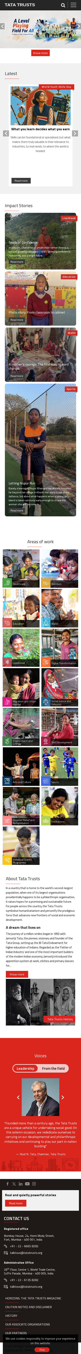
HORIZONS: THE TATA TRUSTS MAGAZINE (33, 1298)
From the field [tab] (53, 1068)
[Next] (78, 26)
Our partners (16, 1333)
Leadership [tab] (25, 1068)
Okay (42, 1350)
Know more (40, 53)
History (11, 1315)
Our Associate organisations (27, 1324)
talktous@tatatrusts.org (26, 1252)
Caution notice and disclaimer (28, 1307)
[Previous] (2, 26)
